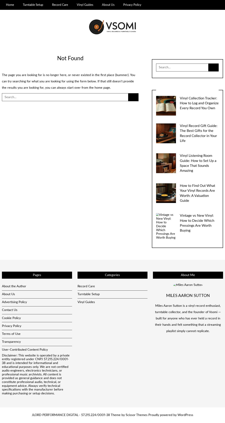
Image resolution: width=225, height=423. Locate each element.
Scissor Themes (136, 415)
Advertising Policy (14, 302)
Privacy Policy (132, 4)
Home (10, 4)
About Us (108, 4)
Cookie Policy (11, 318)
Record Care (60, 4)
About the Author (14, 286)
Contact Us (9, 310)
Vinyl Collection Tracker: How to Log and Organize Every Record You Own (199, 103)
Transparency (11, 341)
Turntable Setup (33, 4)
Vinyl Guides (85, 4)
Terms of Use (11, 334)
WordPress (185, 415)
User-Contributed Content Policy (25, 349)
